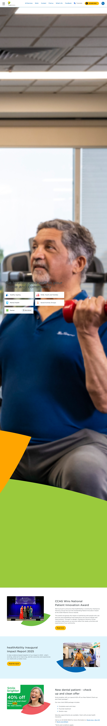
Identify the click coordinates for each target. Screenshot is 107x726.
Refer (37, 3)
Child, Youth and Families (49, 295)
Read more (60, 628)
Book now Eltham (62, 722)
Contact (43, 3)
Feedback (68, 3)
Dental (12, 310)
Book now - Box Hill (93, 720)
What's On (59, 3)
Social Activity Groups (48, 302)
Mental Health (14, 302)
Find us (51, 3)
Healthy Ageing (15, 295)
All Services (29, 3)
